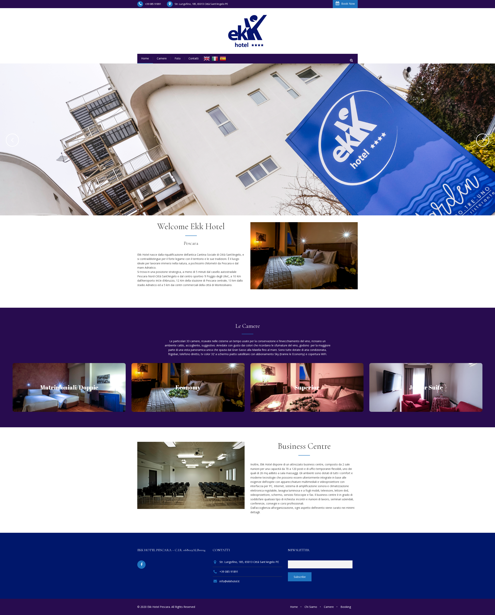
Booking (346, 607)
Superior (306, 387)
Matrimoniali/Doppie (69, 387)
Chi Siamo (311, 607)
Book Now (348, 3)
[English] (207, 58)
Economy (188, 387)
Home (294, 607)
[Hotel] (247, 31)
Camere (329, 607)
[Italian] (215, 58)
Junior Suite (426, 387)
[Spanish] (223, 58)
